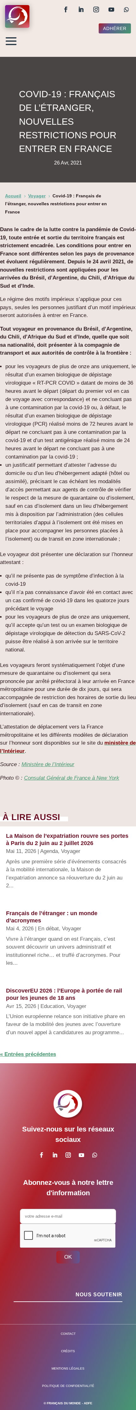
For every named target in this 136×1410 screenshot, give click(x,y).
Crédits (68, 1351)
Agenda (49, 851)
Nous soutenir (99, 1294)
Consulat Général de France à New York (71, 778)
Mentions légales (68, 1368)
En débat (48, 929)
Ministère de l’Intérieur (48, 764)
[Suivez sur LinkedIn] (81, 9)
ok (68, 1257)
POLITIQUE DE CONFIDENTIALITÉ (68, 1386)
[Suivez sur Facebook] (65, 9)
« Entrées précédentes (28, 1054)
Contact (68, 1333)
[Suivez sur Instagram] (96, 9)
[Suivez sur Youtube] (111, 9)
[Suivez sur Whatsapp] (126, 9)
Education (52, 1006)
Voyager (70, 851)
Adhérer (115, 28)
